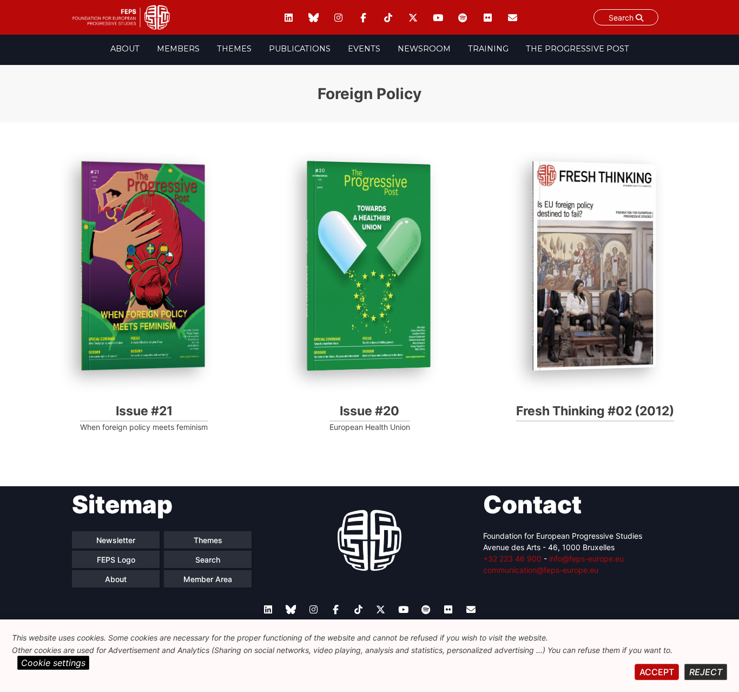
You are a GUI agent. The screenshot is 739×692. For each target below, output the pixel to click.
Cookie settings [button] (53, 662)
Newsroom (424, 49)
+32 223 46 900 (512, 558)
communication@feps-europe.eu (540, 570)
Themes (234, 49)
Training (488, 49)
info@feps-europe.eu (586, 558)
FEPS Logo (116, 559)
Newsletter (115, 540)
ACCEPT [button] (656, 672)
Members (178, 49)
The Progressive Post (577, 49)
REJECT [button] (705, 672)
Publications (300, 49)
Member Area (207, 579)
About (125, 49)
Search (622, 17)
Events (364, 49)
